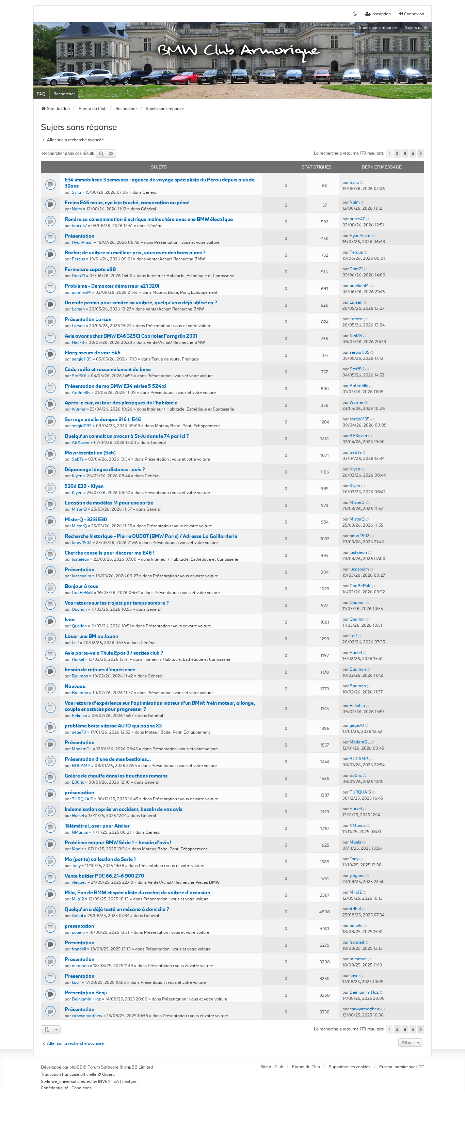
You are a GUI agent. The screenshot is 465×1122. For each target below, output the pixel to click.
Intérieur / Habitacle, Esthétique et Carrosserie (190, 275)
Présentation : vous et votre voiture (187, 242)
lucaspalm (81, 575)
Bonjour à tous (81, 586)
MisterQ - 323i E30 (86, 519)
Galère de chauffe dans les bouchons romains (116, 775)
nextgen (130, 1081)
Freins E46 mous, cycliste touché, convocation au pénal (127, 202)
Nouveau (75, 686)
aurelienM (81, 292)
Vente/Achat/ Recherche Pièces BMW (184, 882)
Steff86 (79, 375)
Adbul (77, 915)
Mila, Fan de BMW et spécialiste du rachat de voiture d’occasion (137, 892)
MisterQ (79, 509)
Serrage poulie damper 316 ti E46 (103, 419)
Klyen (77, 475)
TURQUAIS (82, 798)
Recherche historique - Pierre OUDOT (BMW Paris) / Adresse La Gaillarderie (151, 536)
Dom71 (78, 275)
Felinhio (79, 715)
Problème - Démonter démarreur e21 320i (112, 286)
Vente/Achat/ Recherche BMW (176, 258)
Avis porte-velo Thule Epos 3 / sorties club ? (114, 653)
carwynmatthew (87, 1015)
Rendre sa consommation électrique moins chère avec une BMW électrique (149, 219)
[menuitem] (54, 1088)
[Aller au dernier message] (362, 182)
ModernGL (82, 748)
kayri (76, 982)
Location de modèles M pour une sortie (109, 502)
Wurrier (78, 409)
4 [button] (413, 153)
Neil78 (78, 342)
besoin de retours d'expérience (100, 669)
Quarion (79, 609)
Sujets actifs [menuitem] (416, 27)
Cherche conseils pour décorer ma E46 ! (109, 552)
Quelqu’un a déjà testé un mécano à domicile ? (117, 909)
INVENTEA (108, 1081)
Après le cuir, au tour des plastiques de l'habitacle (121, 402)
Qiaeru (108, 1074)
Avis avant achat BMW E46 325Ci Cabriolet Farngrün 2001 (131, 336)
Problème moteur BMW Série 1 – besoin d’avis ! (118, 842)
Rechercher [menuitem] (64, 93)
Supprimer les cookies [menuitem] (349, 1066)
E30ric (78, 782)
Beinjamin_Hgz (86, 998)
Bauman (80, 675)
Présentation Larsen (88, 319)
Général (150, 192)
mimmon (80, 965)
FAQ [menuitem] (41, 93)
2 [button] (397, 153)
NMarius (80, 832)
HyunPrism (82, 242)
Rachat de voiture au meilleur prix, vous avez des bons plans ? (135, 252)
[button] (420, 153)
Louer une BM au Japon (91, 636)
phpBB (76, 1067)
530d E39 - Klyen (84, 486)
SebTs (78, 459)
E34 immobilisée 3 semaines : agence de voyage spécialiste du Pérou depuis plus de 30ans (160, 182)
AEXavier (81, 442)
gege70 (79, 732)
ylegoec (79, 882)
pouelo (78, 932)
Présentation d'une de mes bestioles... (108, 759)
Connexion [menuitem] (414, 13)
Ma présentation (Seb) (90, 452)
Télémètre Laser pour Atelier (97, 825)
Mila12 (78, 898)
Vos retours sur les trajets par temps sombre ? (117, 602)
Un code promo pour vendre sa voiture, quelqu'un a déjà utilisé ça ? (141, 302)
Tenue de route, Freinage (175, 359)
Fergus (78, 258)
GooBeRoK (82, 592)
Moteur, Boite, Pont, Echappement (185, 292)
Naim (77, 208)
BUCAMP (81, 765)
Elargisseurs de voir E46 (93, 352)
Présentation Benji (86, 992)
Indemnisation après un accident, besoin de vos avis (123, 809)
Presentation (79, 942)
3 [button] (405, 153)
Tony (76, 865)
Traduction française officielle (68, 1074)
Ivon (70, 619)
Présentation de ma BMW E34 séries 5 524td (115, 386)
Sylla (76, 192)
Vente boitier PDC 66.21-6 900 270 (104, 875)
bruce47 (79, 225)
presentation (79, 926)
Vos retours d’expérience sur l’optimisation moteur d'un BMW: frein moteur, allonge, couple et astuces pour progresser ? (160, 706)
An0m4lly (81, 392)
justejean (80, 559)
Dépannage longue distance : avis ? (105, 469)
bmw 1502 (82, 542)
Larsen (78, 308)
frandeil (79, 948)
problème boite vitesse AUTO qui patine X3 (113, 725)
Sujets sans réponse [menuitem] (378, 27)
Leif (75, 642)
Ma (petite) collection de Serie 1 (100, 859)
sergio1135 (82, 359)
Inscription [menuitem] (381, 13)
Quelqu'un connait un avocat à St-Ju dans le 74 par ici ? (127, 436)
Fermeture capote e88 (90, 269)
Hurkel (78, 659)
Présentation (79, 236)
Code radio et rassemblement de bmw (108, 369)
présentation (79, 792)
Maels (77, 848)
